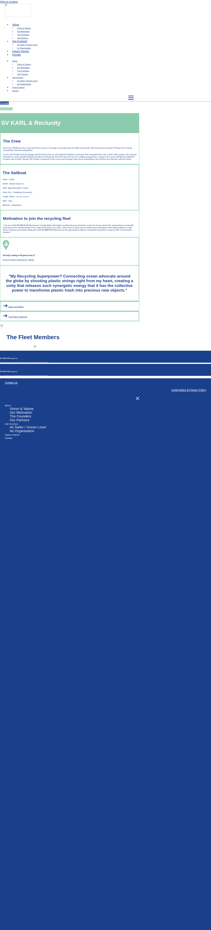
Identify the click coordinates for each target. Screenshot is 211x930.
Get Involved (19, 41)
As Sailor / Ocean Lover (28, 427)
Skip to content (9, 1)
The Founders (20, 416)
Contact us (11, 382)
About (15, 24)
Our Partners (22, 38)
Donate (16, 54)
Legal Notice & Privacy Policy (188, 390)
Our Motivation (21, 412)
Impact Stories (20, 51)
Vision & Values (22, 409)
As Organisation (24, 48)
